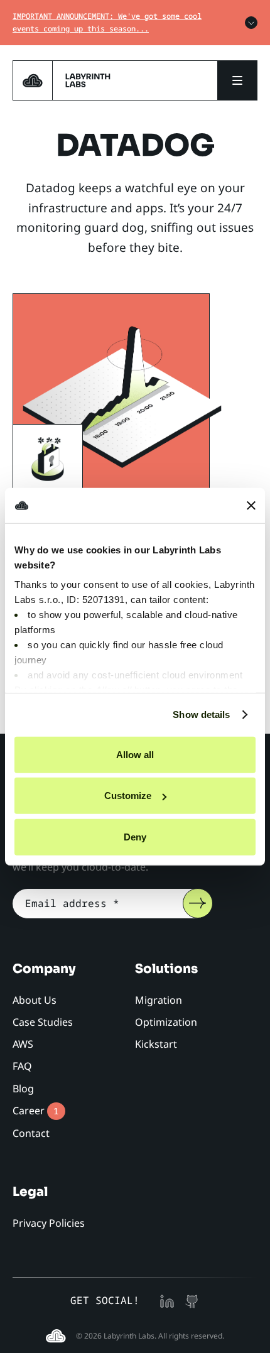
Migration (158, 1000)
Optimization (166, 1022)
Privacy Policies (49, 1223)
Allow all (135, 754)
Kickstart (156, 1044)
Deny (135, 836)
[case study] (122, 393)
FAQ (22, 1066)
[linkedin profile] (167, 1299)
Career (35, 1110)
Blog (23, 1088)
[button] (237, 80)
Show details (201, 714)
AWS (23, 1044)
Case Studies (43, 1022)
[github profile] (192, 1299)
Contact (31, 1133)
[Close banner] (251, 505)
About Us (35, 1000)
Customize (127, 795)
